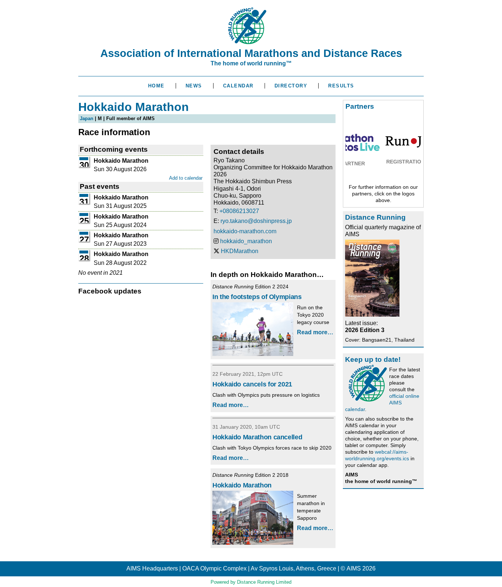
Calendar (238, 86)
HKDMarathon (239, 251)
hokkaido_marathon (246, 241)
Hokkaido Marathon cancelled (257, 437)
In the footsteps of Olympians (257, 296)
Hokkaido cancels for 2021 (252, 384)
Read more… (315, 332)
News (194, 86)
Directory (291, 86)
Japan (86, 118)
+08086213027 (239, 211)
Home (156, 86)
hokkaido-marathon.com (245, 231)
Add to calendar (185, 178)
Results (341, 86)
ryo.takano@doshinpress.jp (256, 221)
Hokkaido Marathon (242, 485)
